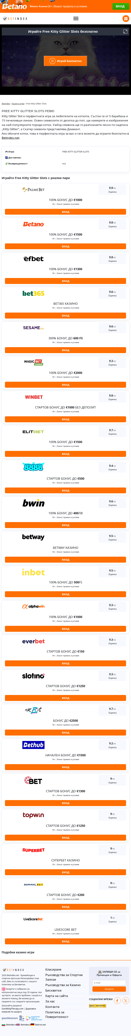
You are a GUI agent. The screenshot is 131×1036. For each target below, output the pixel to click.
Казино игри (18, 103)
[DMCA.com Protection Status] (97, 1005)
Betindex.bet (25, 1024)
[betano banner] (65, 6)
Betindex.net (10, 138)
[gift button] (125, 18)
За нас (50, 1001)
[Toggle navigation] (76, 18)
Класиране (53, 969)
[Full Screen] (125, 31)
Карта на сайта (56, 996)
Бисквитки (53, 990)
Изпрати (109, 989)
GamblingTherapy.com (12, 1008)
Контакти (52, 1007)
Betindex (6, 103)
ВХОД (65, 211)
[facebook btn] (117, 1000)
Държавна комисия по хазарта (19, 1010)
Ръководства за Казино (63, 985)
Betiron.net (38, 1024)
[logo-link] (14, 18)
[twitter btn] (125, 1000)
